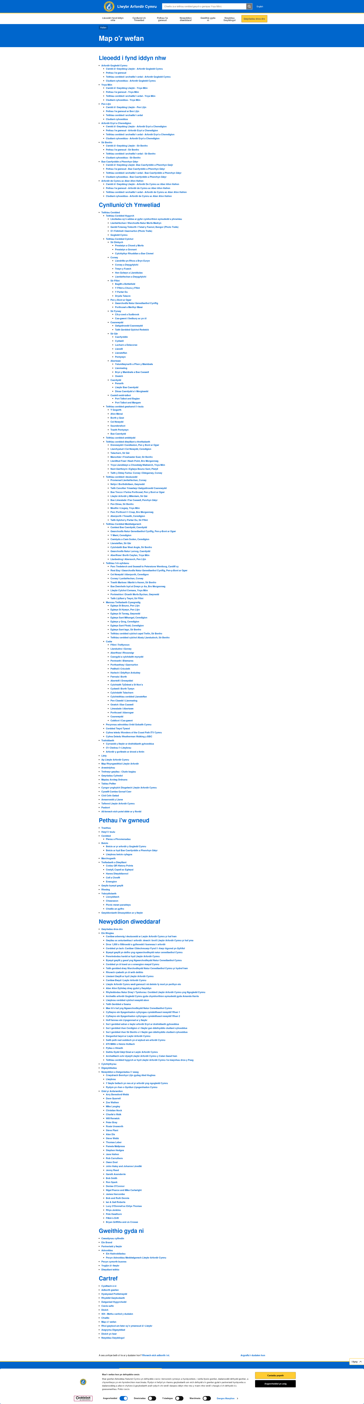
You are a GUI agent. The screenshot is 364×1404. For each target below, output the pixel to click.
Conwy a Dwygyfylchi (126, 264)
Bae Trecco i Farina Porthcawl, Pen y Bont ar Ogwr (137, 492)
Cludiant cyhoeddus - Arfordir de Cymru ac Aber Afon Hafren (139, 196)
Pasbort (105, 807)
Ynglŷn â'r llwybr (110, 1265)
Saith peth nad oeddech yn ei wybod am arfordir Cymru (135, 1040)
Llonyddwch (112, 896)
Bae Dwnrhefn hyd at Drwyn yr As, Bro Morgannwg (137, 586)
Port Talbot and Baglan (127, 398)
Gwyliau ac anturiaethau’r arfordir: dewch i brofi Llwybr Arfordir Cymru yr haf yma (149, 940)
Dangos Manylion (225, 1398)
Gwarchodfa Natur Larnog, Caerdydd (130, 551)
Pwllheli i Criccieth (120, 668)
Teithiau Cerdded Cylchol (119, 239)
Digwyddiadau (109, 1068)
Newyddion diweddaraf (129, 921)
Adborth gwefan (110, 1290)
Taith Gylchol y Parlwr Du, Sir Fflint (129, 520)
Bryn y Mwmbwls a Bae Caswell (132, 372)
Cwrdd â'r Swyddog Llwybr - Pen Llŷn (126, 107)
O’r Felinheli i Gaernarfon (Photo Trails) (131, 231)
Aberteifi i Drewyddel (121, 680)
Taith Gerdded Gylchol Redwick (132, 329)
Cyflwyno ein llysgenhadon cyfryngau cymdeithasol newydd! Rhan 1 (143, 1012)
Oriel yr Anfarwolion (112, 1091)
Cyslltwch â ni (108, 1286)
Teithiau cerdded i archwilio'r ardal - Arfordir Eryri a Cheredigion (140, 134)
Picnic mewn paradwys (118, 904)
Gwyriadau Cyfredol (112, 775)
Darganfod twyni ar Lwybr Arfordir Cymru (128, 1036)
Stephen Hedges (115, 1150)
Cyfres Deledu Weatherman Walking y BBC (129, 736)
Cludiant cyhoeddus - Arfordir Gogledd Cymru (131, 80)
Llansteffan (121, 352)
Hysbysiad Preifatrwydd (114, 1293)
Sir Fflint (115, 280)
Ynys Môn (106, 84)
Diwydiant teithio (110, 1269)
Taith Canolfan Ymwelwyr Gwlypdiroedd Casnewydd (138, 488)
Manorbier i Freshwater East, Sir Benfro (131, 457)
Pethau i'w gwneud (124, 820)
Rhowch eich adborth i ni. (156, 1355)
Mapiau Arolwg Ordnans (114, 779)
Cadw (109, 641)
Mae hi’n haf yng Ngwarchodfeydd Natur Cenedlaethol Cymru (139, 1008)
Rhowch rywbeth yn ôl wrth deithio (124, 972)
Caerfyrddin (121, 336)
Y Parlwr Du (121, 291)
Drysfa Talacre (123, 295)
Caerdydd (115, 380)
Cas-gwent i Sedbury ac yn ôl (130, 318)
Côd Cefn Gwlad (110, 795)
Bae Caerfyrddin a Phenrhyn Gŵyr (119, 161)
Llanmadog (121, 368)
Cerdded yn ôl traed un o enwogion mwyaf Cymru (132, 964)
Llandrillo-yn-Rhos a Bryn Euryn (132, 260)
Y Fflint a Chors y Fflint (127, 287)
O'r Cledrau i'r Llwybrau (118, 747)
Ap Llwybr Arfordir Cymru (115, 759)
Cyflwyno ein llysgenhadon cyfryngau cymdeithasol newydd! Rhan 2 (143, 1016)
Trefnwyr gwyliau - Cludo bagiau (118, 771)
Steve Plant (112, 1130)
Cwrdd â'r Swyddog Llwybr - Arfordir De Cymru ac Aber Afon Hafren (142, 184)
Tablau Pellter (108, 783)
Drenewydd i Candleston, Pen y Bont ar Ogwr (134, 445)
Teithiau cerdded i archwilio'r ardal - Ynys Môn (130, 96)
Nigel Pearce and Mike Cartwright (124, 1190)
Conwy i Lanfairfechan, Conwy (126, 578)
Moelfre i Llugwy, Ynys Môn (125, 508)
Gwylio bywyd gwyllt (112, 885)
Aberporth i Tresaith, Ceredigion (127, 516)
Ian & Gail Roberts (115, 1202)
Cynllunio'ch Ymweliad (129, 204)
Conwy (114, 257)
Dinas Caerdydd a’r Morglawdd (131, 391)
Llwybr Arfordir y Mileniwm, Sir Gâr (129, 496)
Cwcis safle (107, 1305)
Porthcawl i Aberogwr (122, 712)
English (260, 6)
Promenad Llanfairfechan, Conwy (128, 480)
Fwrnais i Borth (118, 676)
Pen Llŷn (106, 104)
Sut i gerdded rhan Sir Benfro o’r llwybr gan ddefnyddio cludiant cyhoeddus (147, 1032)
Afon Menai (116, 413)
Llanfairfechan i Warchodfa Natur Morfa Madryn (135, 223)
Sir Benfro (106, 142)
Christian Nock (114, 1110)
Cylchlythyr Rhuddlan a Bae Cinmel (134, 253)
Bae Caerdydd (118, 433)
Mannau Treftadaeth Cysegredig (123, 602)
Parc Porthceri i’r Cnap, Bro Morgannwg (131, 512)
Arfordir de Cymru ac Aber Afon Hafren (122, 180)
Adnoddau (107, 1250)
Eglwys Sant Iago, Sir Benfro (125, 629)
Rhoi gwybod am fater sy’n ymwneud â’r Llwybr (126, 1325)
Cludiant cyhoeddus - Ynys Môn (123, 100)
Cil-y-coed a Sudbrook (127, 314)
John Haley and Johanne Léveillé (124, 1166)
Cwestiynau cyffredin (112, 1238)
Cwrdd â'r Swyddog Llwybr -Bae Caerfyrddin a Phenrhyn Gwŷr (139, 164)
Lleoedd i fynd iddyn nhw (132, 58)
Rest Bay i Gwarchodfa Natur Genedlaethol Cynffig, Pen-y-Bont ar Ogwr (148, 570)
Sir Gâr (114, 333)
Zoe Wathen (112, 1102)
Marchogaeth (108, 858)
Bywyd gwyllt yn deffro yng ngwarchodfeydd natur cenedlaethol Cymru (144, 952)
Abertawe (115, 360)
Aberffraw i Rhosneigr (122, 652)
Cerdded (106, 835)
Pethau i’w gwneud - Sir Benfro (122, 149)
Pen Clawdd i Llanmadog (123, 700)
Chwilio (105, 1317)
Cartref (108, 1278)
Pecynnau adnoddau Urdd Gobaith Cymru (128, 724)
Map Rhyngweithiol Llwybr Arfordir (120, 763)
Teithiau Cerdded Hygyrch (120, 215)
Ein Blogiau (107, 933)
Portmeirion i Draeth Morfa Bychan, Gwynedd (134, 594)
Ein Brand (106, 1242)
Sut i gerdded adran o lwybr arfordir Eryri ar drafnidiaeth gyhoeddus (142, 1024)
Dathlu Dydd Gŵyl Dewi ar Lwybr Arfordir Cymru (132, 1052)
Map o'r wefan (108, 1321)
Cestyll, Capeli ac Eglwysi (119, 869)
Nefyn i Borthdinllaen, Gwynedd (127, 484)
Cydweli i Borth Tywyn (122, 688)
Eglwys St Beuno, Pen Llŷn (125, 605)
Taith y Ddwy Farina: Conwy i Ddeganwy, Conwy (136, 472)
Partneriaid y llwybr (111, 1246)
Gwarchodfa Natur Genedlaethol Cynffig (136, 303)
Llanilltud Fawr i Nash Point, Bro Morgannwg (134, 460)
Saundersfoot (117, 425)
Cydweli (119, 340)
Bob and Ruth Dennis (117, 1198)
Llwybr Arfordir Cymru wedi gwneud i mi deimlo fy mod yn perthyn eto (143, 984)
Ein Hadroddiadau (116, 1253)
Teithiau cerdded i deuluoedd (121, 476)
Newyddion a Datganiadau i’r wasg (120, 1072)
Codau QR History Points (119, 865)
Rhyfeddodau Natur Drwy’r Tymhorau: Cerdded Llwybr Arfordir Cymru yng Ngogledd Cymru (155, 992)
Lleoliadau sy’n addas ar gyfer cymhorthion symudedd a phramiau (146, 219)
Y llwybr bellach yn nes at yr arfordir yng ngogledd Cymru (137, 1083)
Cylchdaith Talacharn (121, 692)
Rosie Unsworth (114, 1126)
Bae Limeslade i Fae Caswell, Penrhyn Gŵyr (134, 500)
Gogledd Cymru (119, 235)
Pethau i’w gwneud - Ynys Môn (122, 92)
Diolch (104, 1309)
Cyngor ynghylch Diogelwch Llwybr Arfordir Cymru (129, 787)
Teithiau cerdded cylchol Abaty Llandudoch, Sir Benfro (140, 637)
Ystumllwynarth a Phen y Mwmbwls (134, 364)
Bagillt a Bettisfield (125, 283)
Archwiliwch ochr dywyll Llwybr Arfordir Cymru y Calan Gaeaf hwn (141, 1056)
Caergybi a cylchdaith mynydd (126, 656)
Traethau (106, 827)
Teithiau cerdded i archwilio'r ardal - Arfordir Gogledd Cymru (138, 76)
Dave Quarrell (113, 1098)
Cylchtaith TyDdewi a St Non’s (126, 684)
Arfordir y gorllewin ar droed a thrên (125, 751)
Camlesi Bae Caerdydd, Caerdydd (128, 527)
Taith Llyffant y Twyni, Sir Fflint (126, 598)
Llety (104, 755)
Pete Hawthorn (114, 1214)
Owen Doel (112, 1162)
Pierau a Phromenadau (118, 839)
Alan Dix (110, 1134)
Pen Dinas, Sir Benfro (122, 504)
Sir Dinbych (116, 242)
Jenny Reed (112, 1170)
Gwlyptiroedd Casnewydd (129, 325)
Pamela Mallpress (115, 1146)
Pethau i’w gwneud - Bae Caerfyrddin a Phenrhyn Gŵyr (135, 168)
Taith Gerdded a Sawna (118, 1004)
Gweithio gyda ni (121, 1230)
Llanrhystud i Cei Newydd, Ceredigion (130, 449)
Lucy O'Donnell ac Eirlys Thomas (124, 1206)
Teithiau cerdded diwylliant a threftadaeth (128, 441)
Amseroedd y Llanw (112, 799)
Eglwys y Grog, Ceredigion (124, 621)
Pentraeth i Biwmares (121, 660)
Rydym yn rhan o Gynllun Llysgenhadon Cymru (131, 1087)
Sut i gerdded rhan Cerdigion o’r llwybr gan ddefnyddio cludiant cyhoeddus (146, 1028)
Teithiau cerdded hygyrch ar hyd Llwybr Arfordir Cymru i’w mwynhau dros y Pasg (150, 1060)
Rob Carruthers (114, 1158)
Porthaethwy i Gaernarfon (124, 664)
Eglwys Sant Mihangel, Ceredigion (128, 617)
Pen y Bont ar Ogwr (120, 299)
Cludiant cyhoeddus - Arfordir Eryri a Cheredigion (133, 138)
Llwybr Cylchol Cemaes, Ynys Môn (129, 590)
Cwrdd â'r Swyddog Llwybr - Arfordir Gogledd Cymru (134, 68)
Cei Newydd (116, 421)
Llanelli (119, 348)
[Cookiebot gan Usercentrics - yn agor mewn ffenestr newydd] (83, 1398)
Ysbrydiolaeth (108, 893)
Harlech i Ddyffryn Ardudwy (125, 672)
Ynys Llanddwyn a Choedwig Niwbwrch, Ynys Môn (137, 464)
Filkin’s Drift (112, 1218)
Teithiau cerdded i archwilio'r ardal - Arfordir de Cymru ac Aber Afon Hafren (146, 192)
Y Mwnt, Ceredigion (120, 535)
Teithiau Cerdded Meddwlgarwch (123, 524)
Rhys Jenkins (113, 1210)
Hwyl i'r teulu (108, 831)
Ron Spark (111, 1182)
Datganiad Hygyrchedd (113, 1301)
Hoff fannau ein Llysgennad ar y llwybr (126, 1020)
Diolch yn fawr (109, 1333)
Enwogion (111, 881)
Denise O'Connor (115, 1186)
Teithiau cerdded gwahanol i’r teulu (125, 406)
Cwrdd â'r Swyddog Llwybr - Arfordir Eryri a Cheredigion (136, 126)
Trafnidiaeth (107, 740)
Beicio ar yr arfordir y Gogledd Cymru (126, 846)
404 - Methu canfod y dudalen (117, 1313)
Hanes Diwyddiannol (117, 873)
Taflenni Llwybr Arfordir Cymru (118, 803)
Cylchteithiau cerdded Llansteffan (128, 696)
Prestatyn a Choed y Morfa (129, 245)
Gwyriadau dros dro (112, 929)
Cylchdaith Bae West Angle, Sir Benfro (131, 547)
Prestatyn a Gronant (126, 249)
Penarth (119, 383)
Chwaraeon (112, 900)
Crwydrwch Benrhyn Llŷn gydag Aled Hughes (130, 1075)
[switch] (152, 1398)
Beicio (104, 843)
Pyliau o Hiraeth (114, 1048)
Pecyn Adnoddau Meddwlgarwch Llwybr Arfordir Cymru (136, 1257)
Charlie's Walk (113, 1114)
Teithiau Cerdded (110, 212)
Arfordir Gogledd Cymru (114, 65)
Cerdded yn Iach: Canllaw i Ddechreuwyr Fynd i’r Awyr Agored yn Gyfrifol (145, 948)
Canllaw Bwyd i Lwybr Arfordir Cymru (126, 980)
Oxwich (119, 376)
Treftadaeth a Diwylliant (113, 862)
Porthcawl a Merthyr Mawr (129, 307)
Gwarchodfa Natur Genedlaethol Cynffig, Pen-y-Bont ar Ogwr (143, 531)
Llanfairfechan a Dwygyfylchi (130, 276)
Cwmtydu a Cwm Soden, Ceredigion (129, 539)
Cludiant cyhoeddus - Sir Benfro (123, 157)
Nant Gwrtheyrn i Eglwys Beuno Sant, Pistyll (134, 468)
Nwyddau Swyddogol (112, 1337)
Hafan (103, 27)
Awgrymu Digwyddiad (113, 1329)
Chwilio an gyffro (115, 908)
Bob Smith (111, 1178)
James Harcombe (115, 1194)
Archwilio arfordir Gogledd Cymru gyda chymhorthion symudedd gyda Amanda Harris (152, 996)
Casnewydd (116, 322)
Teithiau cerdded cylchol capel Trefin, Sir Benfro (136, 633)
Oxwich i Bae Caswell (121, 704)
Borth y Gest (117, 417)
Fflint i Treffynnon (120, 644)
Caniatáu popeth (275, 1375)
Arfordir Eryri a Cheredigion (116, 123)
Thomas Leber (114, 1142)
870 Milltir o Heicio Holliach (120, 1044)
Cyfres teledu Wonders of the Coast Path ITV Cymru (134, 732)
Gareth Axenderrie (116, 1174)
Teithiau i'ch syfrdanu (117, 563)
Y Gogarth (115, 409)
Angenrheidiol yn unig (275, 1383)
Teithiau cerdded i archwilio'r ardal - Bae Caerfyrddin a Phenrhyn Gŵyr (143, 172)
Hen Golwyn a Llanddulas (129, 272)
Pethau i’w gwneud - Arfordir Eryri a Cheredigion (132, 130)
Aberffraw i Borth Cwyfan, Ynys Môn (129, 555)
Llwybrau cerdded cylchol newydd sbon (127, 1000)
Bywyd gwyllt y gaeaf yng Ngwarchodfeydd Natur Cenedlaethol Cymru (144, 960)
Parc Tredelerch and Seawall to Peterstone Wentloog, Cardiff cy (144, 566)
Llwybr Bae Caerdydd (126, 387)
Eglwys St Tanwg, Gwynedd (125, 613)
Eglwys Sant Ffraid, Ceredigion (127, 625)
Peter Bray (111, 1122)
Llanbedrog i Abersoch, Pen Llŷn (128, 559)
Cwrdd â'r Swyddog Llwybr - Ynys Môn (127, 88)
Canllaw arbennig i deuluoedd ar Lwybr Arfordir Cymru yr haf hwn (141, 936)
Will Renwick (113, 1118)
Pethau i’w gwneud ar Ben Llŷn (122, 111)
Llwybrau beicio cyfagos (119, 854)
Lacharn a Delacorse (126, 344)
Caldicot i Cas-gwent (121, 720)
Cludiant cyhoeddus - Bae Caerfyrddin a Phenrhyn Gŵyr (136, 176)
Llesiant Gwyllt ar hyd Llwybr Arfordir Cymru (130, 976)
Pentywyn (120, 356)
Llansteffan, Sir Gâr (120, 543)
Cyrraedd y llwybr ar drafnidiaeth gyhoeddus (130, 743)
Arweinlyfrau (108, 767)
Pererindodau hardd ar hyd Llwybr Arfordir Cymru (133, 956)
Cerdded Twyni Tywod (118, 728)
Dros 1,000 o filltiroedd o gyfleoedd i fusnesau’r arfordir (136, 944)
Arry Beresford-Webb (117, 1094)
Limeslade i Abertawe (122, 708)
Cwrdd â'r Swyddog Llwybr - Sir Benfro (127, 145)
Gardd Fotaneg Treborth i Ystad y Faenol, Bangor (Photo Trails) (144, 227)
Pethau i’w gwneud (116, 72)
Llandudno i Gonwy (121, 648)
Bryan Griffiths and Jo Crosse (122, 1222)
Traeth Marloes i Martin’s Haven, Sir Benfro (133, 582)
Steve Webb (112, 1138)
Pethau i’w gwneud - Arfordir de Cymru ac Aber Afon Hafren (138, 188)
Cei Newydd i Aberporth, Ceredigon (129, 574)
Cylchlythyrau (108, 1064)
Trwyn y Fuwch (123, 268)
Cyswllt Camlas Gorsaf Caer (116, 791)
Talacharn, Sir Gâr (120, 453)
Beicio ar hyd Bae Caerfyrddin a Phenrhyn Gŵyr (132, 850)
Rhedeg (105, 889)
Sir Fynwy (115, 311)
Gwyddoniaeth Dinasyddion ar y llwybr (122, 912)
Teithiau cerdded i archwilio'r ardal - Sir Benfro (131, 153)
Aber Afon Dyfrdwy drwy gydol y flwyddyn (128, 988)
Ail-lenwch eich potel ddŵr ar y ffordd (121, 811)
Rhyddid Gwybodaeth (113, 1297)
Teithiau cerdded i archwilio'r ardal (124, 115)
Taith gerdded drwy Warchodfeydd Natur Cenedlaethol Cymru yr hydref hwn (147, 968)
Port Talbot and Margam (128, 402)
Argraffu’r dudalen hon (253, 1355)
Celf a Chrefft (113, 877)
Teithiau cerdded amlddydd (120, 437)
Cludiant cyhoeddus (117, 119)
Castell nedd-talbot (120, 395)
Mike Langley (113, 1106)
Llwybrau (111, 1079)
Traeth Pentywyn (119, 429)
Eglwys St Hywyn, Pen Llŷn (125, 609)
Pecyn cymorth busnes (113, 1261)
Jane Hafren (112, 1154)
